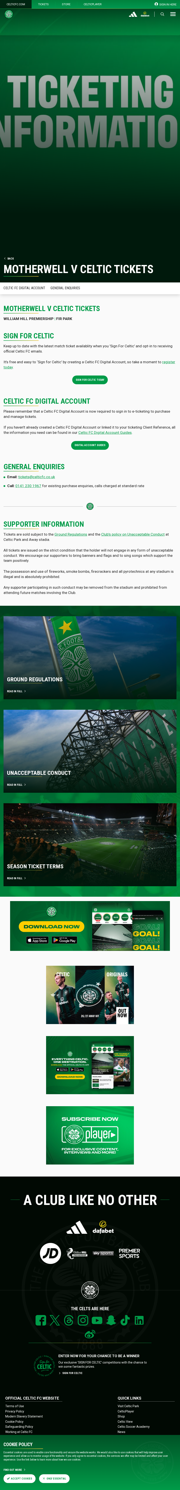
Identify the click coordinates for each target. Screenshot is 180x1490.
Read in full (14, 691)
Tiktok (125, 1320)
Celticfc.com (16, 4)
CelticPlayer (93, 4)
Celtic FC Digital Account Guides (105, 432)
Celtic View (125, 1421)
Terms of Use (14, 1406)
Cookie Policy (14, 1421)
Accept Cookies (21, 1478)
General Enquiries (65, 288)
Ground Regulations (70, 534)
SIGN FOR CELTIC (72, 1373)
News (121, 1432)
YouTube (97, 1320)
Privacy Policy (14, 1411)
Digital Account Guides (90, 445)
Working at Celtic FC (18, 1432)
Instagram (83, 1320)
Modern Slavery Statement (24, 1416)
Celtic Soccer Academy (134, 1426)
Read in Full (14, 878)
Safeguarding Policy (19, 1426)
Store (66, 4)
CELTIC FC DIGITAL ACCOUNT (24, 288)
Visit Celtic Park (128, 1406)
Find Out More (13, 1469)
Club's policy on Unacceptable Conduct (133, 534)
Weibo (90, 1334)
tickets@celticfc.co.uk (36, 477)
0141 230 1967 (28, 486)
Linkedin (139, 1320)
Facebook (41, 1320)
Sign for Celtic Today (90, 379)
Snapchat (111, 1320)
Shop (121, 1416)
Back (10, 258)
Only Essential (56, 1478)
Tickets (43, 4)
